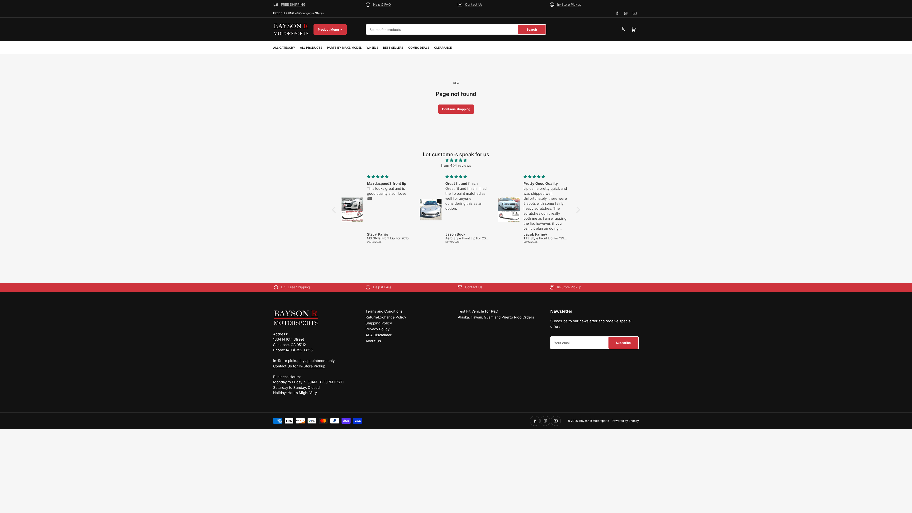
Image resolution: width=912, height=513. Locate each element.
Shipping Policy (379, 323)
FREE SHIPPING (293, 4)
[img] (456, 160)
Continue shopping (456, 109)
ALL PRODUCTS (311, 47)
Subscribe (623, 343)
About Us (373, 341)
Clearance (443, 47)
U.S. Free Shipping (295, 287)
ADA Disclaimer (379, 335)
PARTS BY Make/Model (344, 47)
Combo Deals (418, 47)
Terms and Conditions (384, 311)
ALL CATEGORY (284, 47)
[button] (335, 209)
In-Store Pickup (569, 4)
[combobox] (456, 29)
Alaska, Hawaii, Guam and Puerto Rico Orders (496, 317)
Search (532, 29)
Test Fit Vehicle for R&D (478, 311)
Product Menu (328, 29)
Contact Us (473, 4)
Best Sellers (393, 47)
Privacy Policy (378, 329)
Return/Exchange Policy (386, 317)
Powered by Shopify (625, 421)
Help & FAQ (382, 4)
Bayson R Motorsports (594, 421)
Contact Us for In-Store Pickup (299, 366)
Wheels (372, 47)
